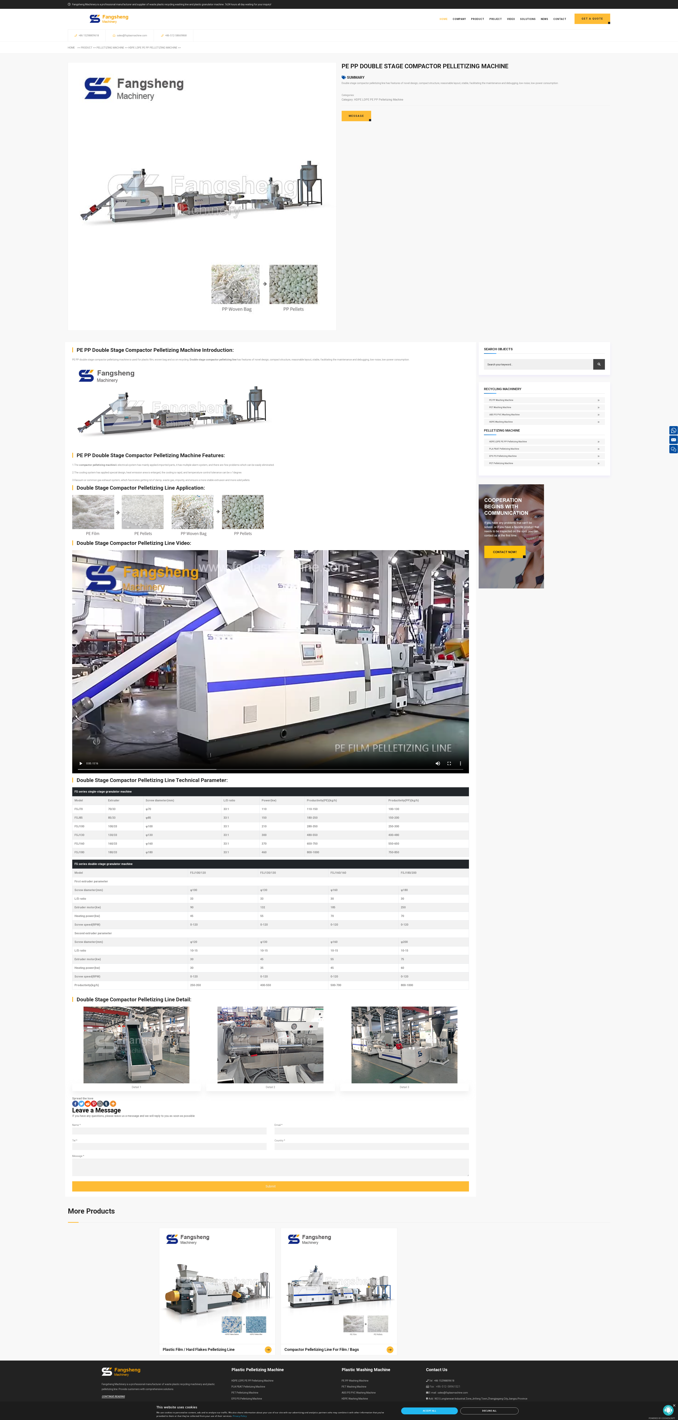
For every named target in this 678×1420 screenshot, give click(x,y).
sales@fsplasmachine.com (132, 35)
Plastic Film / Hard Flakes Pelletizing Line (199, 1349)
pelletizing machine (502, 430)
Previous (62, 179)
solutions (528, 19)
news (544, 19)
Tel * (74, 1140)
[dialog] (339, 1411)
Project (495, 19)
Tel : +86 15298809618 (441, 1380)
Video (511, 19)
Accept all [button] (429, 1410)
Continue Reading (113, 1396)
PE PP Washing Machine (501, 400)
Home (71, 47)
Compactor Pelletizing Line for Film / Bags (321, 1349)
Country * (280, 1140)
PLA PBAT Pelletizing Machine (504, 449)
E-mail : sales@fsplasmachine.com (448, 1392)
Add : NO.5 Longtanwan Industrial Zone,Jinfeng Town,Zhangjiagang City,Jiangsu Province (477, 1398)
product (477, 19)
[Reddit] (88, 1104)
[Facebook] (75, 1104)
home (443, 19)
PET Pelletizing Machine (501, 463)
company (459, 19)
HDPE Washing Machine (501, 422)
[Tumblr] (106, 1104)
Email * (278, 1125)
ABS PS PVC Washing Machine (504, 414)
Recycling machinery (502, 389)
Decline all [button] (489, 1410)
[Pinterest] (94, 1104)
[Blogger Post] (100, 1104)
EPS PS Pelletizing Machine (503, 456)
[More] (113, 1104)
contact (559, 19)
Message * (78, 1156)
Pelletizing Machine (110, 47)
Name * (76, 1125)
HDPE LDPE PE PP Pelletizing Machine (152, 47)
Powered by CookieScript (662, 1418)
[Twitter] (81, 1104)
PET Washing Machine (500, 407)
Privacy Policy (240, 1416)
